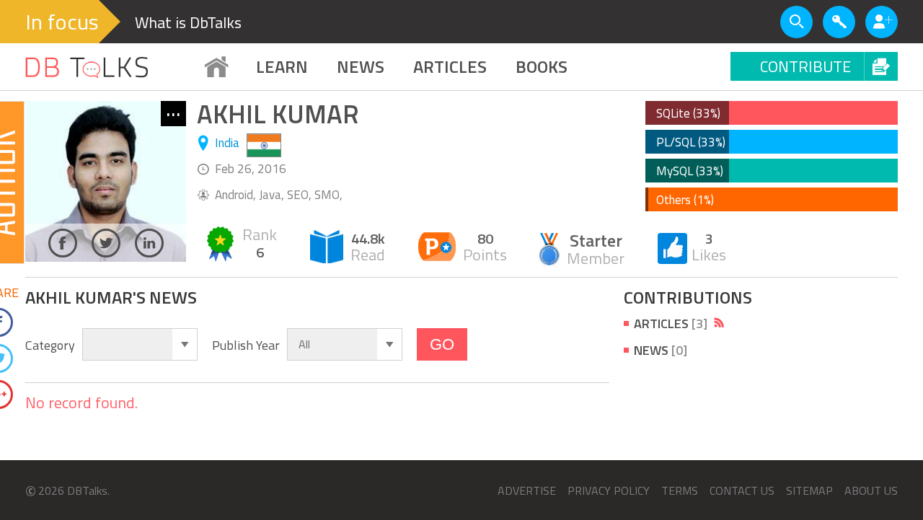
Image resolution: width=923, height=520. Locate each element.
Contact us (742, 490)
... (173, 113)
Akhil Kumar (278, 113)
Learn (282, 66)
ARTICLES (450, 66)
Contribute (805, 66)
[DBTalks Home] (216, 66)
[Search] (796, 22)
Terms (679, 490)
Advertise (527, 490)
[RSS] (719, 322)
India (227, 142)
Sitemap (809, 490)
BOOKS (542, 66)
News (360, 66)
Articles (670, 323)
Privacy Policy (609, 490)
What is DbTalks (188, 22)
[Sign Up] (881, 22)
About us (871, 490)
